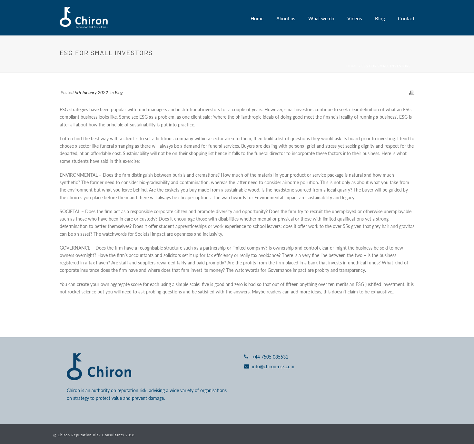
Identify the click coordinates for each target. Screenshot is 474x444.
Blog (380, 18)
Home (257, 18)
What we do (321, 18)
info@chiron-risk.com (273, 366)
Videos (354, 18)
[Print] (411, 92)
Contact (406, 18)
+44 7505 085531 (270, 357)
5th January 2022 (91, 92)
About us (285, 18)
